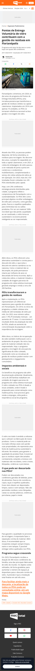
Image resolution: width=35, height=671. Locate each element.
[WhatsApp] (24, 636)
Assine (31, 3)
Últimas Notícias (8, 8)
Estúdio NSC (9, 57)
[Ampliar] (31, 70)
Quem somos (17, 642)
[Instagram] (24, 630)
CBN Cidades (7, 603)
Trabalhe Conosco (17, 657)
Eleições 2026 (18, 8)
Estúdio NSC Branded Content (22, 603)
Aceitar (17, 666)
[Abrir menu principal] (2, 3)
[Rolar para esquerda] (1, 8)
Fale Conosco (17, 653)
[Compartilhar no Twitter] (21, 63)
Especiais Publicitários (16, 26)
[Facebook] (10, 630)
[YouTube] (10, 636)
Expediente (17, 646)
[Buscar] (27, 3)
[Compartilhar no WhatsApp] (5, 63)
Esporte (26, 8)
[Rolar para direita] (30, 8)
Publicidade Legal (17, 650)
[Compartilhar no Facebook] (13, 63)
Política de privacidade (22, 662)
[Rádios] (32, 8)
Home (4, 26)
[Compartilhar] (29, 63)
